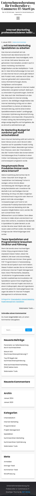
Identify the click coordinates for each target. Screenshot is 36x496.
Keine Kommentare (19, 42)
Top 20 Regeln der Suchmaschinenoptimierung (14, 359)
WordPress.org (9, 474)
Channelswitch (16, 299)
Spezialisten (20, 302)
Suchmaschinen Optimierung (15, 442)
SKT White (26, 492)
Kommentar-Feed (11, 470)
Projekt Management (8, 302)
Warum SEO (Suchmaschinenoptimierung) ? (16, 352)
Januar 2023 (8, 402)
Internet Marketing (28, 299)
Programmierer (10, 426)
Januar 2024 (8, 398)
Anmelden (8, 462)
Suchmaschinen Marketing (14, 438)
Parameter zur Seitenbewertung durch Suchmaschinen (16, 346)
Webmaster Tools (27, 308)
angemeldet (13, 317)
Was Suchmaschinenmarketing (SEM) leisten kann (15, 366)
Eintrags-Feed (9, 466)
